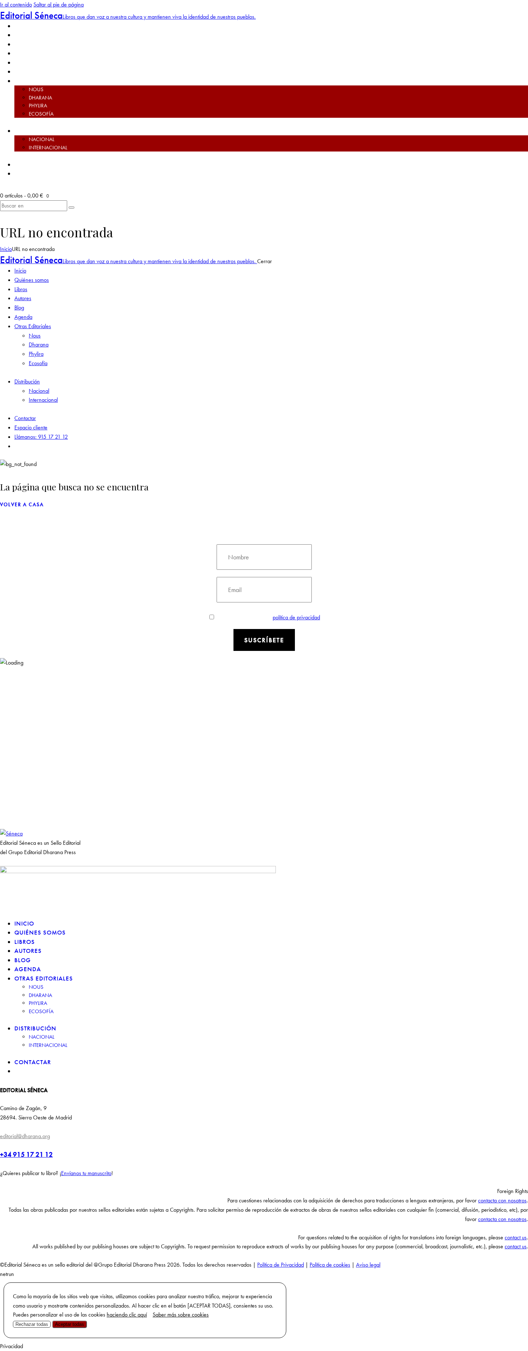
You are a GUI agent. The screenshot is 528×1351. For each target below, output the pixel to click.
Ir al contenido (16, 4)
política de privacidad (296, 617)
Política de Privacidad (280, 1264)
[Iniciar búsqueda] (71, 207)
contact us (516, 1237)
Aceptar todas (69, 1324)
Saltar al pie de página (58, 4)
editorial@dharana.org (25, 1136)
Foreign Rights (512, 1191)
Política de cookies (330, 1264)
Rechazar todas (31, 1324)
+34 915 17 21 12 (26, 1154)
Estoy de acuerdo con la (269, 617)
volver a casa (22, 504)
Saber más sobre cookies (181, 1314)
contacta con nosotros (502, 1200)
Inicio (6, 249)
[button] (264, 1191)
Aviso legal (368, 1264)
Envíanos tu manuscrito (86, 1173)
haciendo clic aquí (127, 1314)
